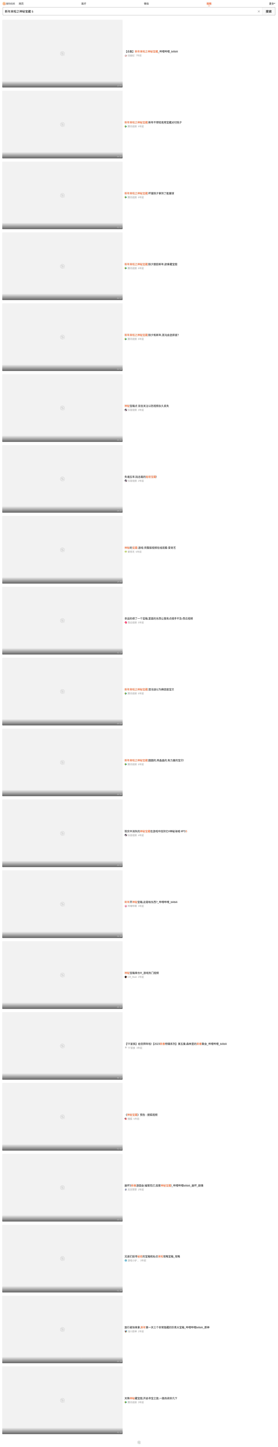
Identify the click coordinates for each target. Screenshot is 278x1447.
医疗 (83, 3)
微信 (146, 3)
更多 (271, 3)
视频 (209, 3)
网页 (21, 3)
